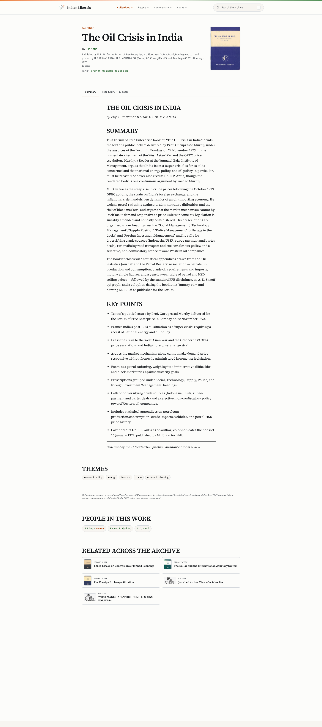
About (180, 7)
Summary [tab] (90, 92)
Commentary (161, 7)
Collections (123, 7)
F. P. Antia (91, 49)
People (142, 7)
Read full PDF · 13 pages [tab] (115, 92)
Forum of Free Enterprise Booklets (109, 71)
